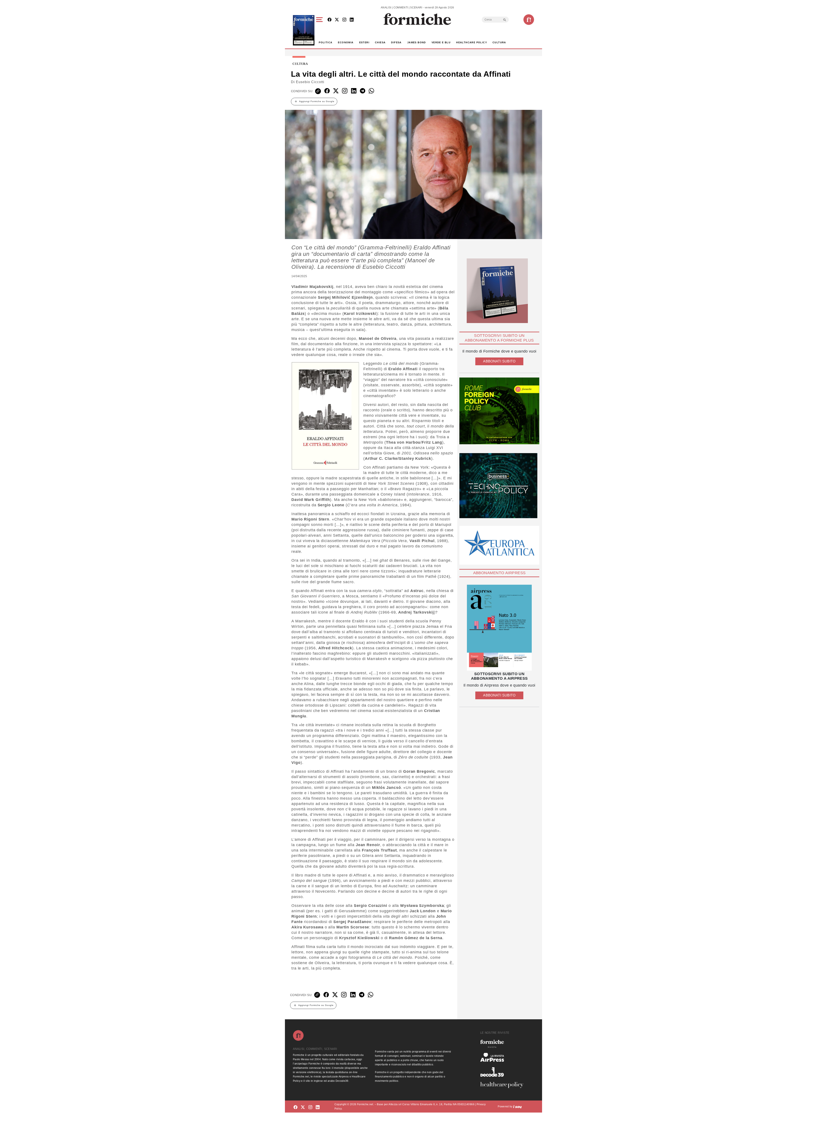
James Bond (416, 42)
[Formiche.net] (528, 19)
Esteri (364, 42)
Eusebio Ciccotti (310, 82)
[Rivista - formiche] (503, 1044)
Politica (325, 42)
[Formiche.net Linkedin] (351, 20)
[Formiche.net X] (336, 20)
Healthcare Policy (471, 42)
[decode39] (503, 1072)
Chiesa (380, 42)
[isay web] (517, 1106)
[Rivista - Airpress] (503, 1057)
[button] (320, 30)
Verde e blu (441, 42)
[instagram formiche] (310, 1107)
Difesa (396, 42)
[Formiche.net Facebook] (329, 20)
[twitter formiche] (302, 1107)
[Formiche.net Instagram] (344, 20)
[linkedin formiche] (317, 1107)
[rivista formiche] (499, 628)
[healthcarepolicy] (503, 1085)
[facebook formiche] (295, 1107)
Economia (345, 42)
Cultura (499, 42)
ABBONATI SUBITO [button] (499, 361)
